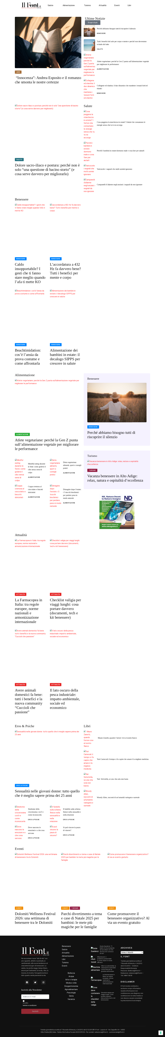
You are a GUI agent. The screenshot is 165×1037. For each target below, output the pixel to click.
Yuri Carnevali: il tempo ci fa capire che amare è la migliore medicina (123, 759)
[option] (117, 412)
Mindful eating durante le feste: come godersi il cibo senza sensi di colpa (37, 468)
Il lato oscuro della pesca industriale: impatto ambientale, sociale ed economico (65, 699)
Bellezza (71, 973)
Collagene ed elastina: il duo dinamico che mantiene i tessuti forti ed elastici (122, 87)
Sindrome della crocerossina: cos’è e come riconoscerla (35, 812)
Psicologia (71, 993)
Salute (50, 5)
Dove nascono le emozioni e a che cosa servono (36, 830)
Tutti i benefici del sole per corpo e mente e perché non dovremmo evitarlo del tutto (122, 42)
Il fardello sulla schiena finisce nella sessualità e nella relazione (72, 812)
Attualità (102, 5)
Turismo (87, 5)
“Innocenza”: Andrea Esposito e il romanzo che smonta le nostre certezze (48, 79)
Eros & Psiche (22, 785)
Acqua (71, 976)
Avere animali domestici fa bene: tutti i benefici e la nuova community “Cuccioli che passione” (28, 701)
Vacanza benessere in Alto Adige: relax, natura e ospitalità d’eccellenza (115, 478)
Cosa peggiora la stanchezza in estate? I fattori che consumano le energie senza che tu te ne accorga (121, 123)
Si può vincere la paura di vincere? (71, 828)
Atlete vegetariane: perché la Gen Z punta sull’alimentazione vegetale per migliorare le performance (123, 62)
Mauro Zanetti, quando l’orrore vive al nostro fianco (117, 738)
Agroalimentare (71, 989)
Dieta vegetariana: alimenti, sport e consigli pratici (72, 465)
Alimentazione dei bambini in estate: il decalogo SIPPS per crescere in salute (65, 356)
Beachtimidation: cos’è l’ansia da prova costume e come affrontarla (28, 356)
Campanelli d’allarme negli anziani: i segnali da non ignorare (119, 185)
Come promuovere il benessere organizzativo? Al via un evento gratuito (128, 918)
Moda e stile (71, 983)
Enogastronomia (71, 986)
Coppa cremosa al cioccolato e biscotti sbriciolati (35, 489)
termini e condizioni (29, 1005)
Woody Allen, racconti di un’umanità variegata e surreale (118, 797)
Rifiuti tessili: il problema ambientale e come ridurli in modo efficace (104, 959)
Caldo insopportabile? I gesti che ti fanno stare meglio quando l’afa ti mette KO (30, 273)
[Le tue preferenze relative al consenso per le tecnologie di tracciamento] (160, 1032)
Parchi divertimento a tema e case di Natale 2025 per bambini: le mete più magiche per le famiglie (81, 920)
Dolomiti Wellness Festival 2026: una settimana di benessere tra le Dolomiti (35, 918)
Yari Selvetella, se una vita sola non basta (112, 779)
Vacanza (71, 999)
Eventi (117, 5)
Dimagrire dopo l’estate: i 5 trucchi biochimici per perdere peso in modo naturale (72, 493)
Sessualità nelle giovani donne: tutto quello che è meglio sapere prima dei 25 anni (47, 793)
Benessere (33, 5)
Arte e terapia (71, 980)
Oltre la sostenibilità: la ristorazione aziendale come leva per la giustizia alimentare (108, 968)
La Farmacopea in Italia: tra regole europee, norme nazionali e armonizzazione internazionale (28, 611)
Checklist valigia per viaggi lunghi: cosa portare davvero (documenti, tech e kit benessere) (65, 609)
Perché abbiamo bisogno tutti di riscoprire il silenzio (116, 29)
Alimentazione (69, 5)
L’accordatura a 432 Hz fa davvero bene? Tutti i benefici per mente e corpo (65, 271)
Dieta (71, 996)
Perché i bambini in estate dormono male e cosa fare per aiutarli (120, 151)
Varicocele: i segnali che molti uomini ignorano (114, 169)
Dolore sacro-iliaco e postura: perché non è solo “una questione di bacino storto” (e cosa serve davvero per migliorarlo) (47, 169)
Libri (129, 5)
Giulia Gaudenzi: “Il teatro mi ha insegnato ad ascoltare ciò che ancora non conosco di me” (107, 949)
